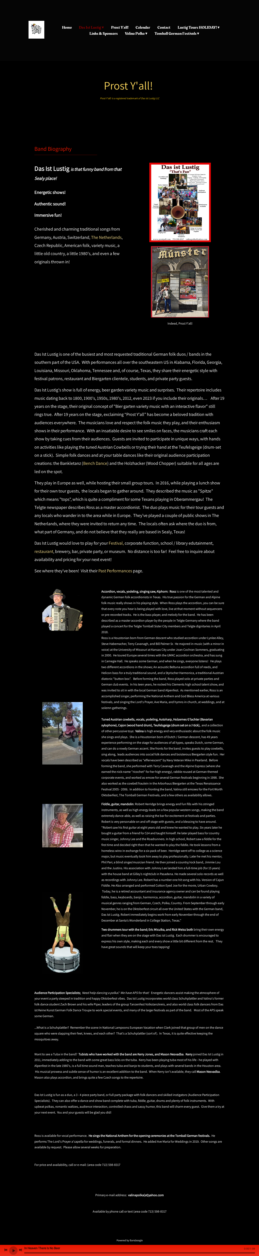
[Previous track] (6, 1250)
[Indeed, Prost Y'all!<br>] (180, 248)
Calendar (143, 27)
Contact (163, 27)
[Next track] (20, 1250)
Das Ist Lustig (90, 27)
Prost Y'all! (119, 27)
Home (67, 27)
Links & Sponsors (103, 33)
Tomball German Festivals (175, 33)
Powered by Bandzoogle (130, 1240)
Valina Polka (135, 33)
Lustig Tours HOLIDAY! (197, 27)
